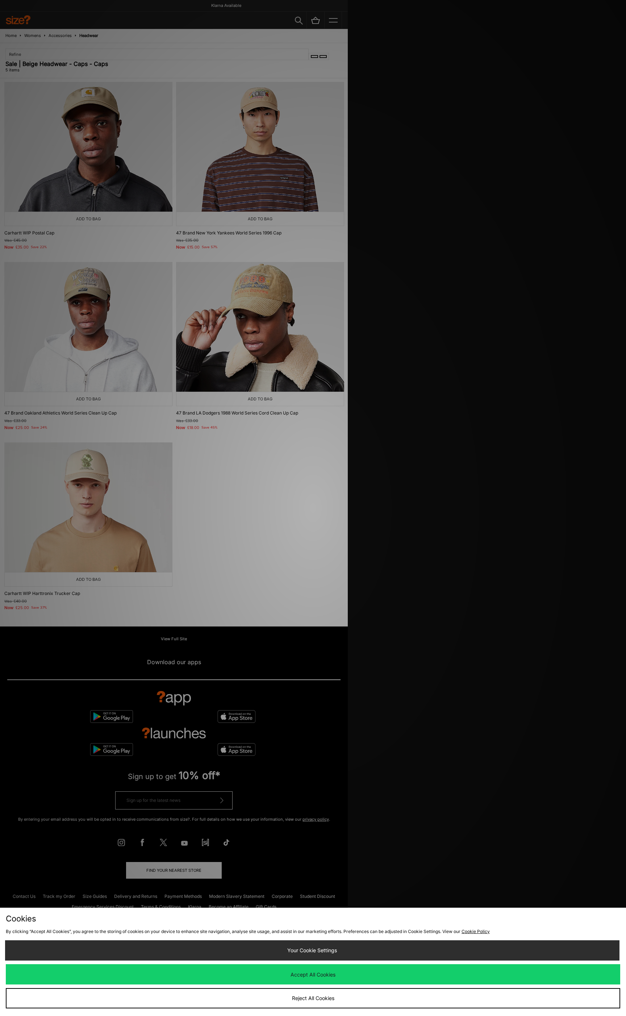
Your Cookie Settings (312, 950)
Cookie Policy (476, 931)
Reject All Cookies (313, 998)
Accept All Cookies (313, 974)
